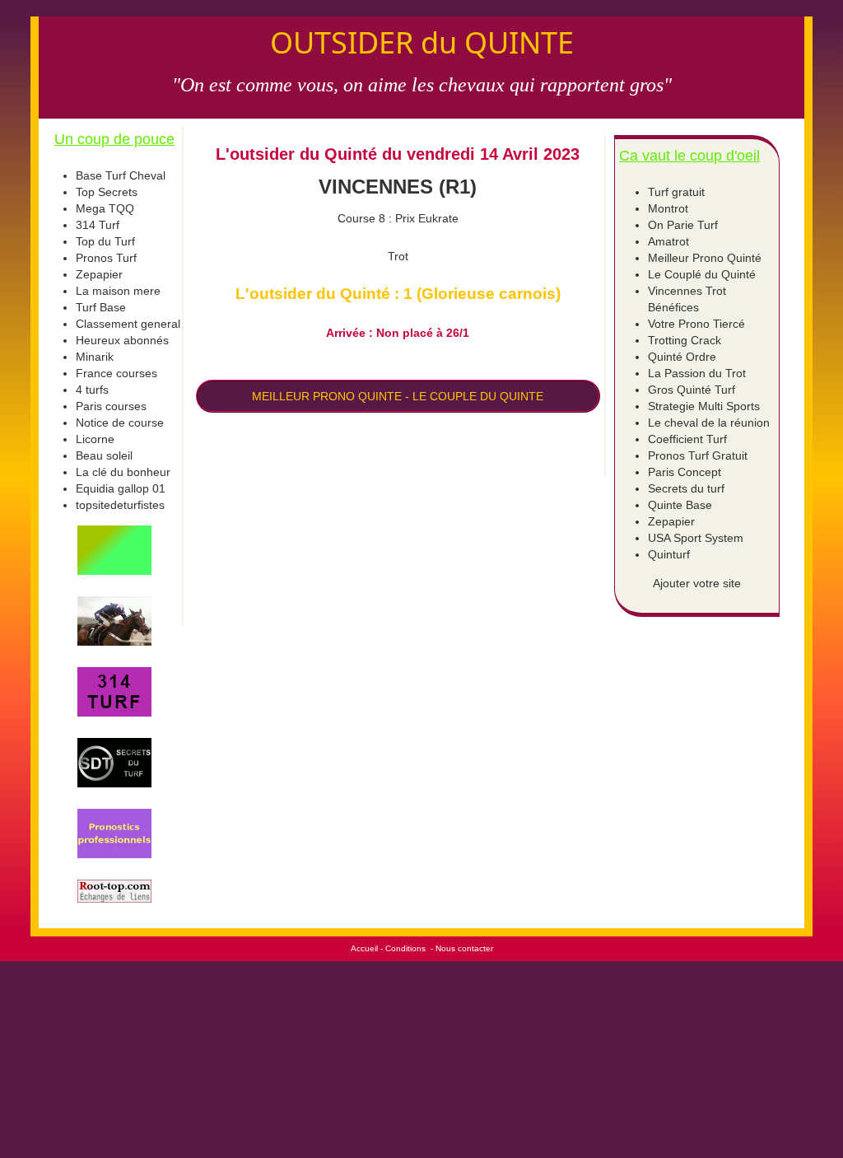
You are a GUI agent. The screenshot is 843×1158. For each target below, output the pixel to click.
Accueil (364, 948)
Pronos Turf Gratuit (698, 455)
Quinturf (669, 554)
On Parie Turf (683, 224)
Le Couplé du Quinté (702, 274)
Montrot (668, 208)
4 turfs (92, 389)
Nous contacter (464, 948)
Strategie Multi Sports (704, 406)
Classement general (128, 323)
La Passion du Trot (697, 373)
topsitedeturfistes (120, 504)
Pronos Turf (106, 257)
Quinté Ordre (682, 356)
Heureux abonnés (122, 340)
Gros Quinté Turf (691, 389)
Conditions (405, 948)
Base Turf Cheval (120, 175)
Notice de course (120, 422)
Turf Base (101, 307)
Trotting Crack (684, 340)
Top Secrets (106, 191)
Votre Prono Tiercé (696, 323)
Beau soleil (104, 455)
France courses (116, 373)
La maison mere (118, 290)
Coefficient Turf (687, 439)
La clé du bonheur (123, 472)
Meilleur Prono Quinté (704, 257)
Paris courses (111, 406)
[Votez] (114, 550)
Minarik (95, 356)
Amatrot (668, 241)
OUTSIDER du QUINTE (422, 42)
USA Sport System (695, 537)
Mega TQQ (105, 208)
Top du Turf (105, 241)
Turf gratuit (676, 191)
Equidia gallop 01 (120, 488)
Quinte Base (680, 504)
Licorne (95, 439)
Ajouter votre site (697, 583)
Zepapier (99, 274)
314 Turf (97, 224)
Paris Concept (684, 472)
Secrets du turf (686, 488)
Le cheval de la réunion (709, 422)
